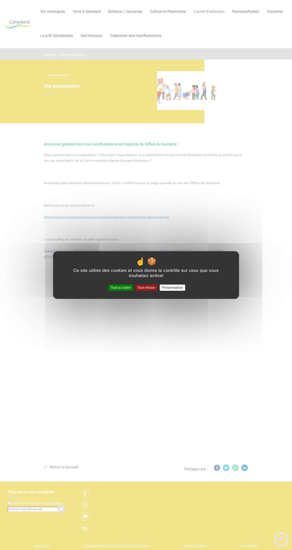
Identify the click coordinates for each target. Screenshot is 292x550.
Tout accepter (121, 287)
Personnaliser (172, 287)
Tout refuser (146, 287)
